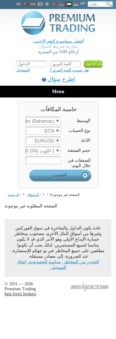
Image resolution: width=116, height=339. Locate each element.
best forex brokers (20, 294)
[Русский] (82, 4)
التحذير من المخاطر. (80, 262)
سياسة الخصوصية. (44, 262)
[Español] (33, 4)
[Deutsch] (61, 4)
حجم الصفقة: (78, 150)
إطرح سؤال (61, 79)
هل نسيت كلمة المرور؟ (69, 70)
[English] (18, 4)
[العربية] (68, 4)
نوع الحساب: (79, 130)
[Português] (54, 4)
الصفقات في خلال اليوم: (79, 163)
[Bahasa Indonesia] (75, 4)
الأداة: (85, 140)
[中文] (26, 4)
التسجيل (23, 70)
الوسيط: (82, 120)
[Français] (47, 4)
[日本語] (40, 4)
